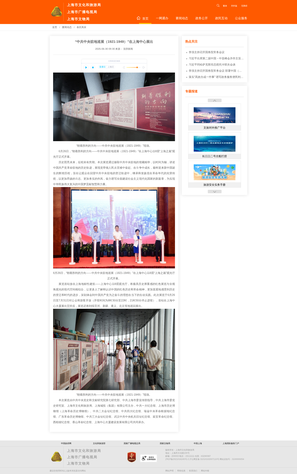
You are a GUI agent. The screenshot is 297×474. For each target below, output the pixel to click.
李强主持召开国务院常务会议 (206, 52)
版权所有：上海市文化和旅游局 (179, 450)
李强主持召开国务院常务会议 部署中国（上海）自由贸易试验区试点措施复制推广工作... (216, 70)
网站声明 (169, 471)
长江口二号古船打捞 (214, 156)
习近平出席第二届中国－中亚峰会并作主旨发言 (216, 58)
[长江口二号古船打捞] (215, 151)
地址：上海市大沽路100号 (177, 453)
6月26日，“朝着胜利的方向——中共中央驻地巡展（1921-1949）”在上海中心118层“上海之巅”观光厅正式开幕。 (114, 154)
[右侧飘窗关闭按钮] (259, 417)
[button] (215, 100)
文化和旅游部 (99, 443)
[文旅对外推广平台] (215, 122)
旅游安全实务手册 (215, 184)
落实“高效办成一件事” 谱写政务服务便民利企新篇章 (216, 76)
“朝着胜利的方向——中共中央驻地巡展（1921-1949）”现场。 (114, 145)
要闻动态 (182, 18)
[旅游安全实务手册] (215, 179)
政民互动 (221, 18)
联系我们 (193, 471)
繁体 (225, 6)
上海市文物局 (78, 19)
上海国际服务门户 (231, 443)
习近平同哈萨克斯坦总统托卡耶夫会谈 (212, 64)
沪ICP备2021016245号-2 (177, 459)
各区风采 (81, 27)
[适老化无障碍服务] (148, 458)
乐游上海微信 (256, 436)
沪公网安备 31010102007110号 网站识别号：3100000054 (204, 459)
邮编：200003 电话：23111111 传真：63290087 (188, 456)
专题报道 (191, 91)
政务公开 (201, 18)
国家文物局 (165, 443)
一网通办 (162, 18)
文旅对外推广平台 (215, 127)
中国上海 (198, 443)
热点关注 (191, 41)
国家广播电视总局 (132, 443)
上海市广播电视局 (82, 12)
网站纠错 (205, 471)
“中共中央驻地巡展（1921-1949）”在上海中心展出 (114, 41)
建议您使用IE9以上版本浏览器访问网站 (68, 471)
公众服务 (241, 18)
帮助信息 (181, 471)
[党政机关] (133, 461)
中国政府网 (66, 443)
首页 (145, 18)
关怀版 (234, 6)
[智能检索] (216, 6)
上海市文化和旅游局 (84, 5)
